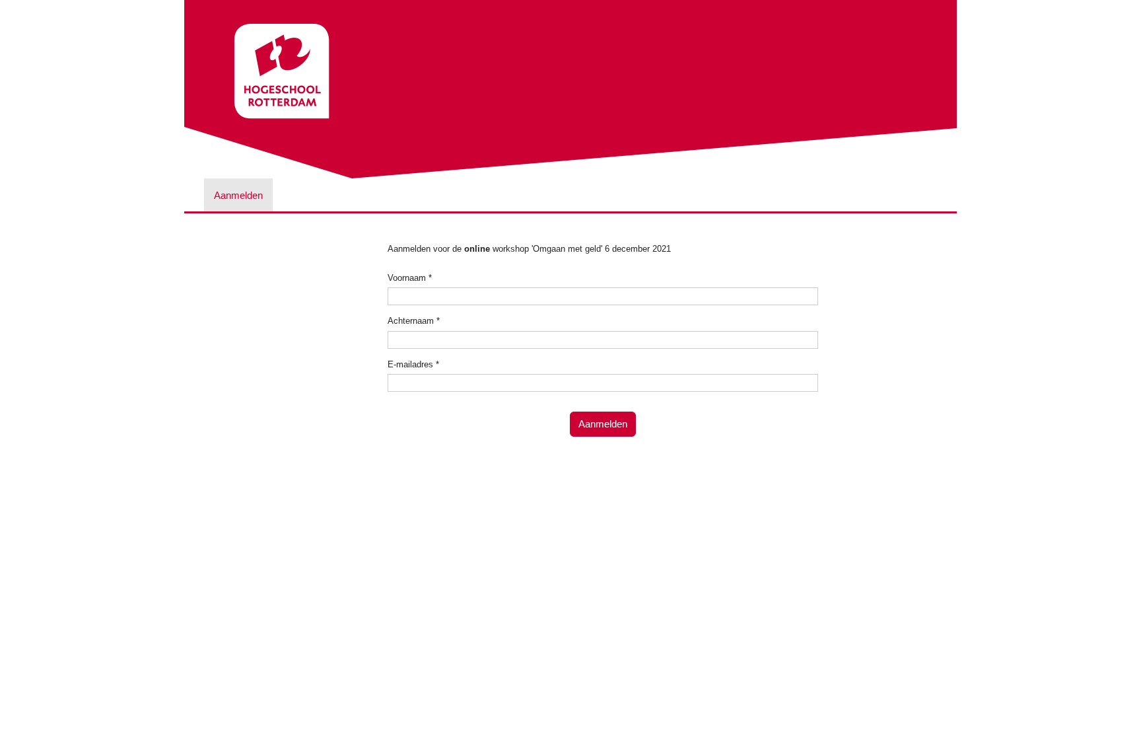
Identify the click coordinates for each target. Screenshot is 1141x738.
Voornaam (410, 278)
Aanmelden (238, 195)
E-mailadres (413, 364)
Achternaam (414, 321)
